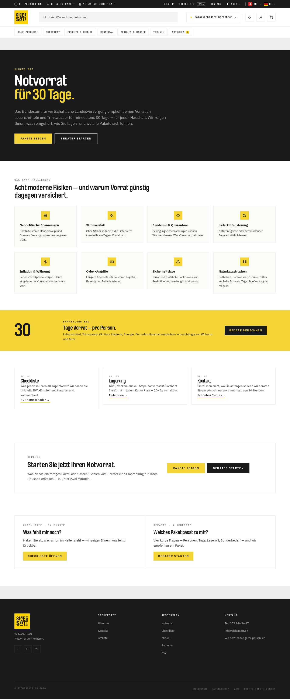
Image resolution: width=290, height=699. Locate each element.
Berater (168, 4)
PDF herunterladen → (35, 400)
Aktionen (178, 32)
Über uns (103, 623)
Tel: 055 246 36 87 (237, 623)
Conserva (106, 32)
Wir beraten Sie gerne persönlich (245, 638)
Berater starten (76, 138)
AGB (236, 689)
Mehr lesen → (118, 395)
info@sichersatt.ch (236, 631)
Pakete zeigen (33, 138)
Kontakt (215, 4)
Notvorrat (53, 32)
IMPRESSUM (200, 689)
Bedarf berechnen (245, 330)
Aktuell (166, 638)
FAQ (164, 652)
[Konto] (260, 17)
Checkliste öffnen (45, 556)
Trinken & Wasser (133, 32)
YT (37, 649)
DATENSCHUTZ (220, 689)
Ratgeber (167, 645)
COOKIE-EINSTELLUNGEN (260, 689)
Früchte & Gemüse (80, 32)
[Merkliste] (249, 17)
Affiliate (103, 638)
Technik (158, 32)
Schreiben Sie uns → (211, 395)
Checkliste (191, 4)
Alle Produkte (28, 32)
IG (27, 649)
